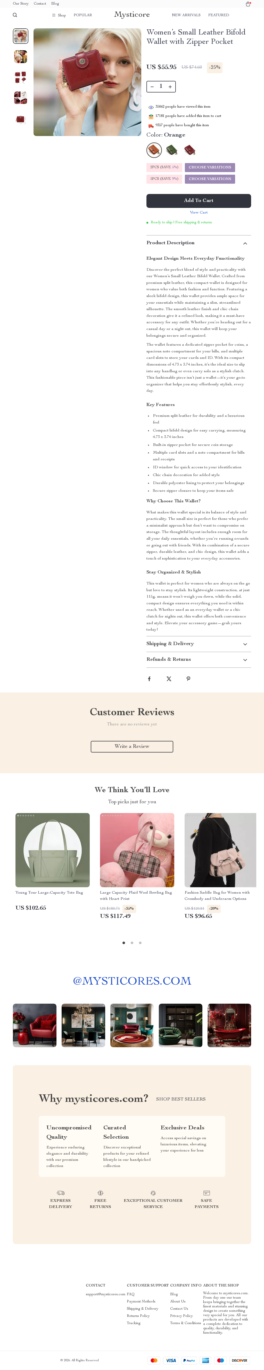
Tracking (134, 1323)
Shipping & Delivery (142, 1309)
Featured (218, 15)
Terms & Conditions (185, 1323)
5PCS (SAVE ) (164, 179)
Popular (83, 15)
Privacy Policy (181, 1316)
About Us (178, 1302)
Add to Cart (198, 201)
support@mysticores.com (106, 1294)
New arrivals (186, 15)
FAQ (131, 1294)
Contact (40, 4)
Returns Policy (138, 1316)
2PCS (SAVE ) (164, 167)
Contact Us (179, 1309)
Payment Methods (141, 1302)
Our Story (21, 4)
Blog (55, 4)
